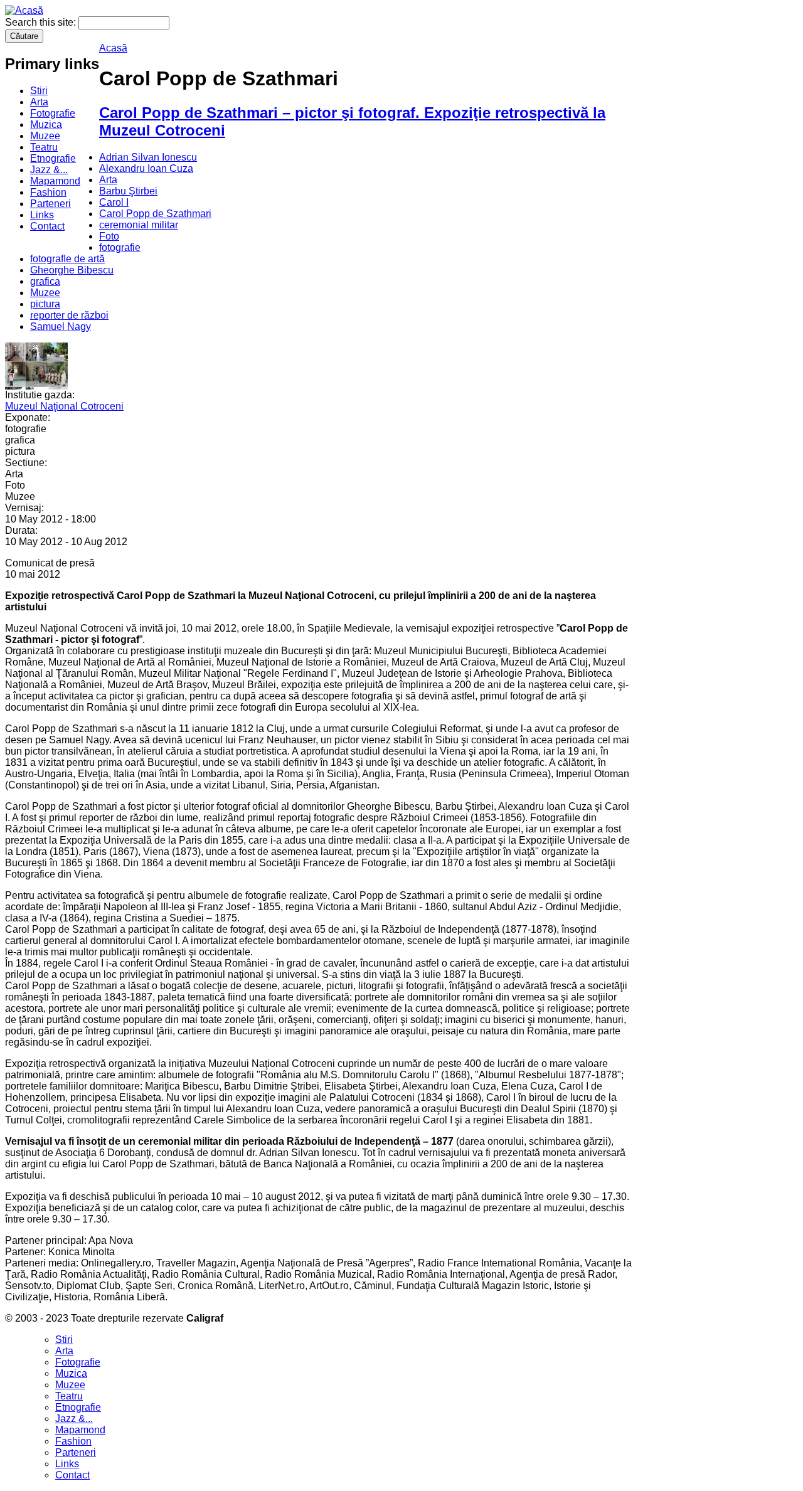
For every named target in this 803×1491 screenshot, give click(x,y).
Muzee (45, 135)
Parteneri (50, 203)
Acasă (113, 48)
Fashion (48, 192)
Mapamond (55, 181)
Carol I (114, 202)
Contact (47, 226)
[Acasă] (24, 10)
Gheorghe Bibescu (72, 270)
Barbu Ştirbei (128, 191)
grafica (45, 281)
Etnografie (53, 158)
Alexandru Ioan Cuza (146, 168)
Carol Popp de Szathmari (155, 213)
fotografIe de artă (67, 258)
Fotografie (52, 113)
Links (42, 215)
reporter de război (69, 315)
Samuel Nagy (60, 326)
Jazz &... (49, 169)
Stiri (39, 90)
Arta (39, 102)
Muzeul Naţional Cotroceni (64, 406)
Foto (109, 236)
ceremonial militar (138, 225)
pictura (45, 304)
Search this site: (41, 22)
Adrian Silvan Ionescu (148, 157)
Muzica (46, 124)
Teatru (44, 147)
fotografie (120, 247)
